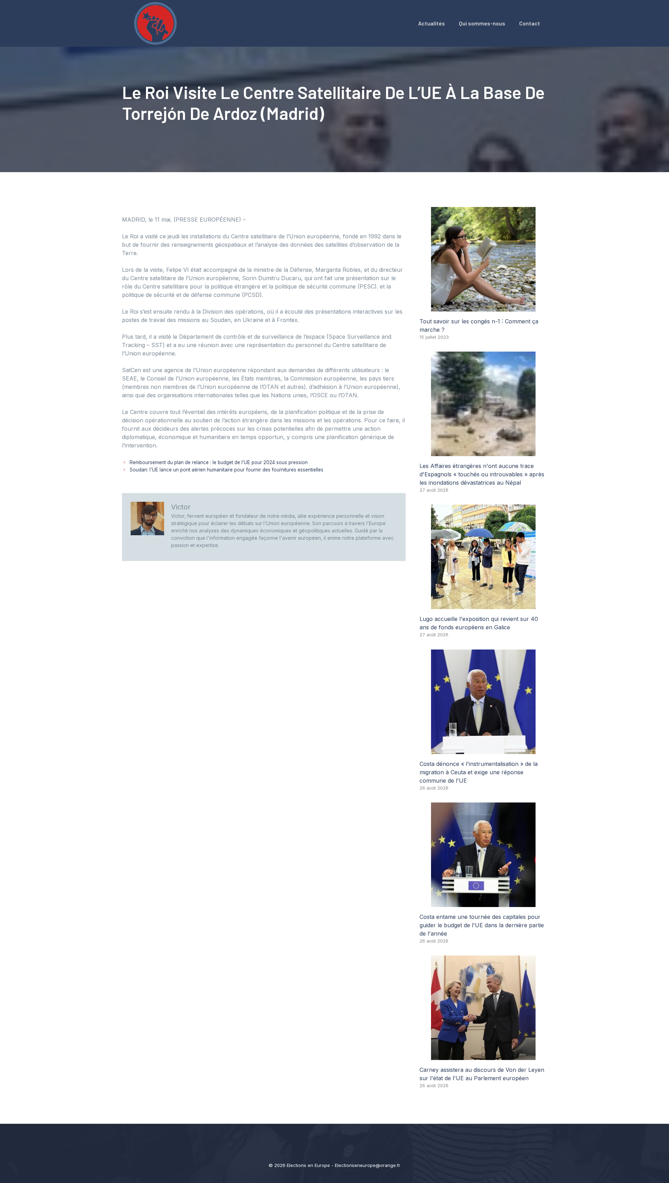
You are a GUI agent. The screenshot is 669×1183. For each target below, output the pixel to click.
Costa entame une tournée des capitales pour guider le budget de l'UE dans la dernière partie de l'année (482, 925)
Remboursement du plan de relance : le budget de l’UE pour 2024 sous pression (219, 462)
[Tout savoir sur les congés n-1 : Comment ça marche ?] (483, 307)
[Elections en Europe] (157, 22)
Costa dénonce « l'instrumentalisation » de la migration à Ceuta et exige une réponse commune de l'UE (479, 772)
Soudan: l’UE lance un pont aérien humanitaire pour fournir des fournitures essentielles (226, 470)
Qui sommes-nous (482, 23)
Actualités (431, 23)
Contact (529, 23)
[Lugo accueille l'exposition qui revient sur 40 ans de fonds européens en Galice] (483, 604)
